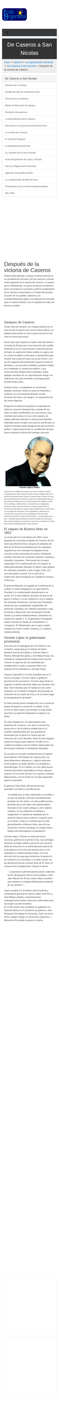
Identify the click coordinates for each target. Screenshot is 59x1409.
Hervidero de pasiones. (16, 112)
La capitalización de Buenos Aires (21, 180)
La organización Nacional (39, 62)
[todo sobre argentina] (14, 14)
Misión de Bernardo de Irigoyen (20, 105)
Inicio (7, 62)
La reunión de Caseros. (16, 132)
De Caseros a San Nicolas (21, 66)
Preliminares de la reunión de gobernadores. (26, 186)
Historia (17, 62)
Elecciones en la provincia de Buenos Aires (26, 126)
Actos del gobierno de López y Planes (23, 159)
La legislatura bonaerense (17, 146)
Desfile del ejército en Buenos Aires (22, 92)
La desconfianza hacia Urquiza (20, 119)
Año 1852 (10, 193)
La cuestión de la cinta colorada (20, 153)
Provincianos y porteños (16, 99)
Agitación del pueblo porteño (19, 173)
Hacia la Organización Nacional (20, 166)
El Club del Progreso (15, 139)
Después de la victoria (16, 85)
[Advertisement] (43, 14)
